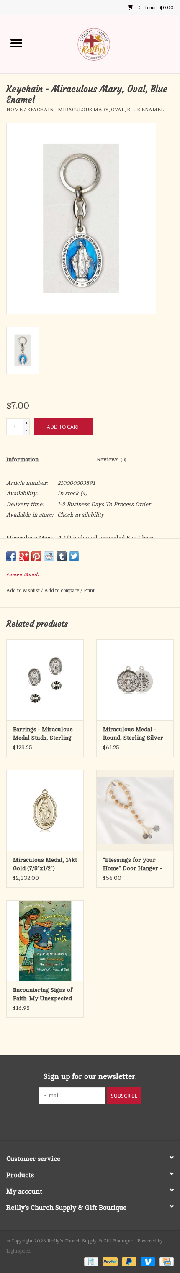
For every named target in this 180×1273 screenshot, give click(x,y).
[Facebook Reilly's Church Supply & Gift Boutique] (67, 1121)
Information (22, 459)
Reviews (111, 459)
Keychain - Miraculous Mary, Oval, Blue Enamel (95, 110)
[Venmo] (147, 1261)
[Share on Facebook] (11, 556)
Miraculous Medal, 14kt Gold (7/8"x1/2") (45, 864)
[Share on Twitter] (74, 556)
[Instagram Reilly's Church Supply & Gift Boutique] (112, 1121)
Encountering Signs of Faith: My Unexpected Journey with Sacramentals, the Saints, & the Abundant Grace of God (44, 995)
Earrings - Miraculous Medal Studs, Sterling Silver (43, 734)
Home (14, 110)
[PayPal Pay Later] (128, 1261)
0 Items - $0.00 (155, 7)
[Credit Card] (165, 1261)
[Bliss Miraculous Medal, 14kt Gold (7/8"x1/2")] (45, 810)
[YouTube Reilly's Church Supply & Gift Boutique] (97, 1121)
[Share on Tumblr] (62, 556)
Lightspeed (18, 1251)
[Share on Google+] (24, 556)
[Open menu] (16, 42)
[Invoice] (90, 1261)
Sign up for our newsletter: (90, 1076)
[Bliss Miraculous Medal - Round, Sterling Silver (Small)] (135, 679)
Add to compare (62, 590)
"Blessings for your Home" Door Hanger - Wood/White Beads (132, 865)
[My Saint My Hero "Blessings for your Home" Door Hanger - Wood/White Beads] (135, 810)
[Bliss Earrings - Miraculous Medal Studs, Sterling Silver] (45, 679)
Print (89, 590)
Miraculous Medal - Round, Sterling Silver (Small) (133, 734)
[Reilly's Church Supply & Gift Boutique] (106, 44)
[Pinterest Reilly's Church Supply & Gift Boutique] (82, 1121)
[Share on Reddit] (49, 556)
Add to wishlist (23, 590)
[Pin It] (36, 556)
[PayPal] (109, 1261)
